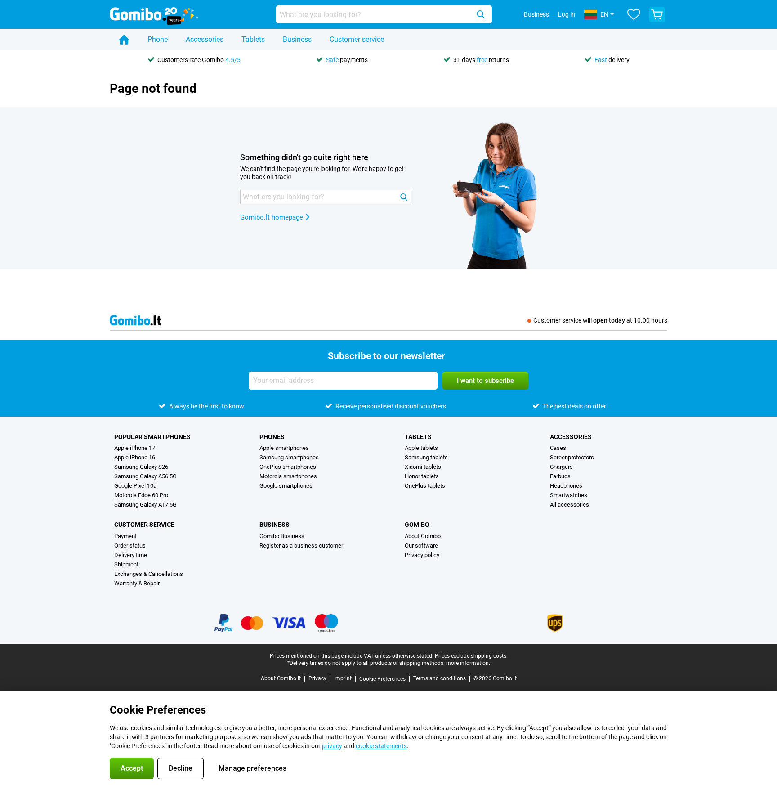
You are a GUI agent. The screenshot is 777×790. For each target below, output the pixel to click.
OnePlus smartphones (287, 466)
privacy (332, 746)
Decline (180, 768)
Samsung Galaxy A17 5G (145, 504)
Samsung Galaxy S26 (141, 466)
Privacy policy (422, 555)
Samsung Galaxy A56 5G (145, 476)
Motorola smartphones (288, 476)
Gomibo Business (281, 536)
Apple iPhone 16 (134, 457)
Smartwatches (568, 495)
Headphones (566, 485)
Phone (157, 39)
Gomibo (417, 524)
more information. (468, 663)
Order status (130, 545)
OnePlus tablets (425, 485)
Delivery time (130, 555)
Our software (421, 545)
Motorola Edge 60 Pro (141, 495)
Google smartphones (286, 485)
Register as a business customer (301, 545)
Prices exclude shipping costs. (471, 656)
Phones (272, 436)
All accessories (569, 504)
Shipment (126, 564)
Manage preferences (252, 768)
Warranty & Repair (137, 583)
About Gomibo (423, 536)
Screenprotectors (572, 457)
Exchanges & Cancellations (148, 573)
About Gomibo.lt (281, 678)
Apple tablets (421, 447)
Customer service (357, 39)
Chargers (561, 466)
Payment (125, 536)
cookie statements (381, 746)
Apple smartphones (284, 447)
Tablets (253, 39)
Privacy (317, 678)
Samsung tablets (426, 457)
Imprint (343, 678)
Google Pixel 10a (135, 485)
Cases (558, 447)
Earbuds (560, 476)
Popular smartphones (152, 436)
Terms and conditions (439, 678)
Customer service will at (600, 320)
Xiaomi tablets (423, 466)
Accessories (204, 39)
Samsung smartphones (289, 457)
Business (297, 39)
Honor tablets (422, 476)
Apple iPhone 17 (134, 447)
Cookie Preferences (382, 679)
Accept (132, 768)
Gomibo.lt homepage (271, 217)
